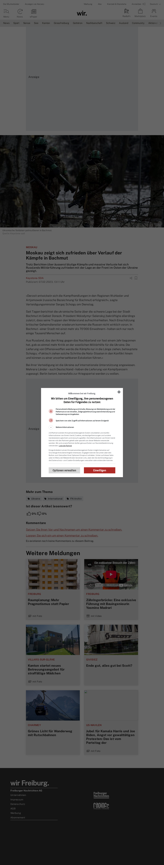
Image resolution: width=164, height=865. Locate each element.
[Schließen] (119, 392)
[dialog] (82, 432)
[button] (82, 427)
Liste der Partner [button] (65, 445)
